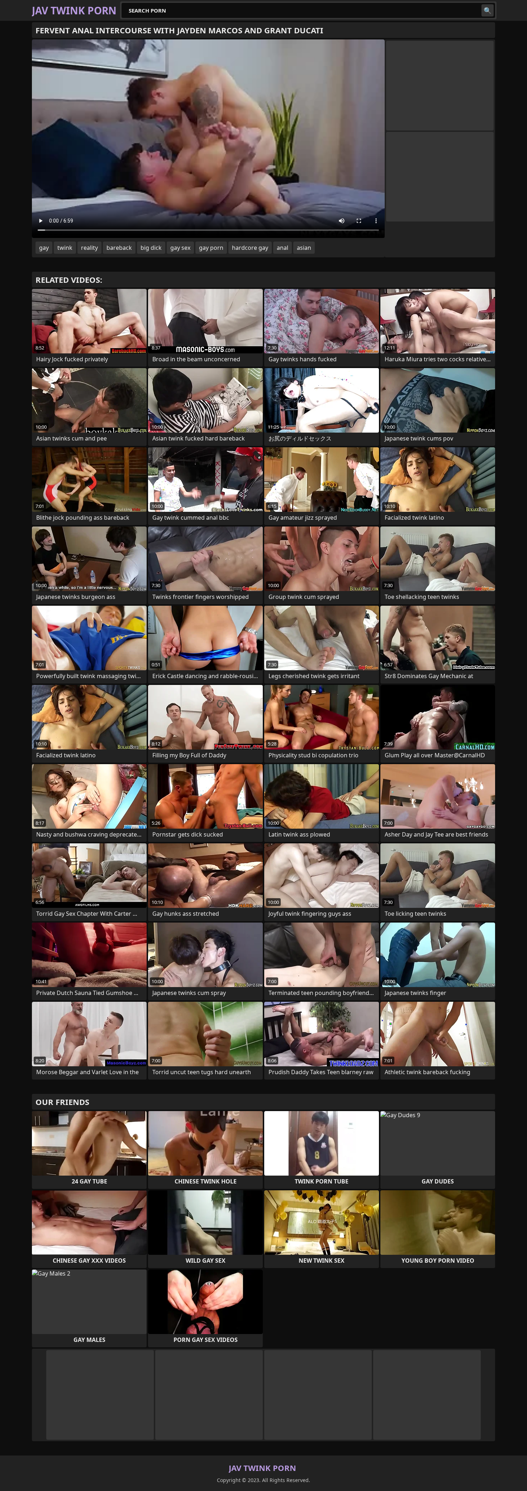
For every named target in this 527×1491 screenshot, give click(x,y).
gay (44, 248)
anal (282, 248)
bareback (119, 248)
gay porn (211, 248)
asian (304, 248)
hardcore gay (250, 248)
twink (64, 248)
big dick (151, 248)
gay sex (180, 248)
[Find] (487, 10)
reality (89, 248)
